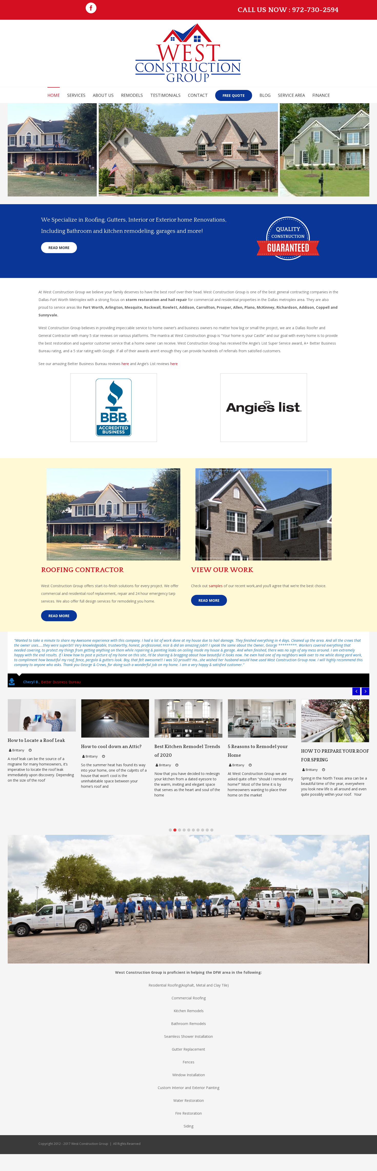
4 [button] (184, 810)
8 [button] (202, 810)
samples (216, 585)
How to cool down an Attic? (38, 727)
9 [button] (207, 810)
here (125, 363)
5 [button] (188, 810)
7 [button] (198, 810)
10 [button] (211, 810)
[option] (42, 725)
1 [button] (170, 810)
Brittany (18, 736)
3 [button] (179, 810)
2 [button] (174, 810)
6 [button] (193, 810)
